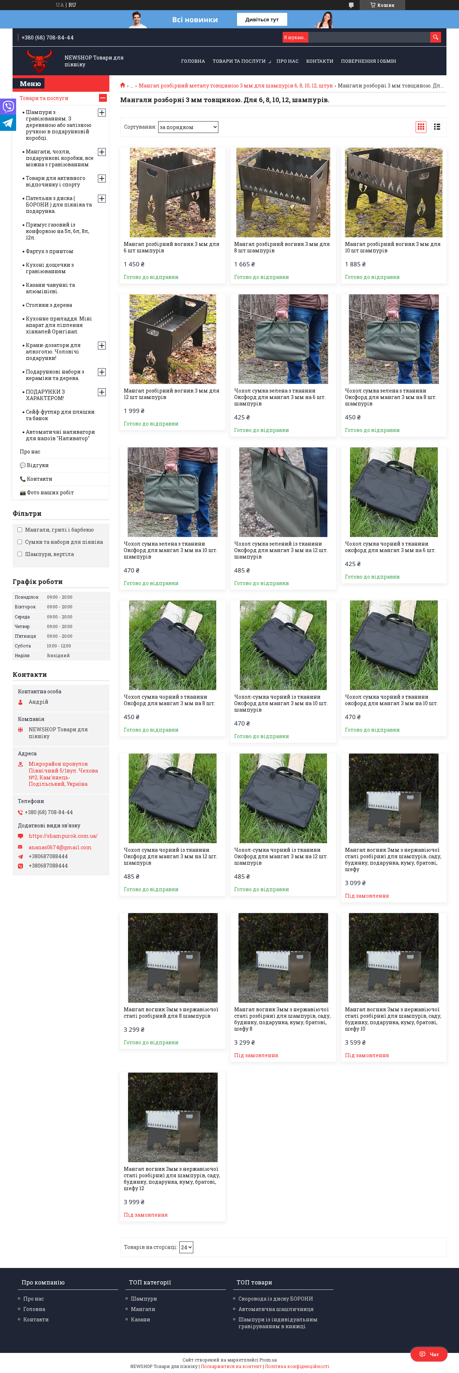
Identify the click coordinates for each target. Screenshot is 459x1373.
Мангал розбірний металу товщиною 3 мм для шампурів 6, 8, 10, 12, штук (236, 85)
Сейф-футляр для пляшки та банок (60, 415)
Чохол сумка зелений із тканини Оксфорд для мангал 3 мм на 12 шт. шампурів (281, 550)
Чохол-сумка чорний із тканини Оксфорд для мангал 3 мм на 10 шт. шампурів (281, 703)
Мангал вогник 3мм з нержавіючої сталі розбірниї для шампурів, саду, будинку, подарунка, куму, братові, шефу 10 (393, 1019)
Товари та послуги (239, 61)
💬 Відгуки (34, 465)
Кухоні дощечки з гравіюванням (50, 268)
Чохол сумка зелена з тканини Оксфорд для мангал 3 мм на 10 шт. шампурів (170, 550)
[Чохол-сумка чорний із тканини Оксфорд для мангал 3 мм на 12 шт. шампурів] (283, 798)
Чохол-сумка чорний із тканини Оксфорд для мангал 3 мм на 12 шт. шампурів (281, 856)
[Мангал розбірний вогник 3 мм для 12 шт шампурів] (172, 339)
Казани (140, 1319)
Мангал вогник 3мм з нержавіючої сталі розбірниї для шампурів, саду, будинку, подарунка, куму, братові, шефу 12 (172, 1179)
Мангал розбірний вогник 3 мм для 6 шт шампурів (171, 247)
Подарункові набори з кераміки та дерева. (55, 374)
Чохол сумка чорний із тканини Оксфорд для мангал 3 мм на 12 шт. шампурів (170, 856)
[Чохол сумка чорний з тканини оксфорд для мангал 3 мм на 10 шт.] (393, 645)
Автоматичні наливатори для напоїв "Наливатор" (60, 435)
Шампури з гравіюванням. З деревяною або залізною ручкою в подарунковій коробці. (58, 125)
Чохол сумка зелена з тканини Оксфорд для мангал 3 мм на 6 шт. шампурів (280, 397)
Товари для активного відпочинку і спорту (55, 181)
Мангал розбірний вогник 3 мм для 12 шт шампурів (171, 394)
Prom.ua (268, 1360)
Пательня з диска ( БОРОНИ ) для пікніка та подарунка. (59, 204)
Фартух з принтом (50, 251)
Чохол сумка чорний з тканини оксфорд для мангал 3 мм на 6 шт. (390, 547)
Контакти (319, 61)
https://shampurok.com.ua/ (63, 836)
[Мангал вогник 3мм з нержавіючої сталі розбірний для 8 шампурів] (172, 958)
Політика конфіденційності (297, 1366)
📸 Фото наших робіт (47, 492)
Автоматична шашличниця (276, 1309)
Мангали (143, 1309)
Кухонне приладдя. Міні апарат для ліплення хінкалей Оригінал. (59, 325)
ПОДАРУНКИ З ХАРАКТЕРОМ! (45, 395)
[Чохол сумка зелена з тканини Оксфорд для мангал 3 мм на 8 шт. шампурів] (393, 339)
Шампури (144, 1298)
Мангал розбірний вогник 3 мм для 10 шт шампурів (393, 247)
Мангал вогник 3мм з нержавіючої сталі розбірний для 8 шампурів (171, 1012)
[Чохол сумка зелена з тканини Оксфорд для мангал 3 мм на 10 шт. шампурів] (172, 492)
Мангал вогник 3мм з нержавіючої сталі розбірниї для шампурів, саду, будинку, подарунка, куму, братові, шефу (393, 860)
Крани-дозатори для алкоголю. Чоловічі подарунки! (53, 351)
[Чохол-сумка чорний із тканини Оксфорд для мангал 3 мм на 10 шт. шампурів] (283, 645)
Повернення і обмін (368, 61)
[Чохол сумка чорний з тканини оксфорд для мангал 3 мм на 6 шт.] (393, 492)
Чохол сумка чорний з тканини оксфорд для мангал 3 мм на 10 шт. (391, 700)
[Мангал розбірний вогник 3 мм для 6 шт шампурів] (172, 192)
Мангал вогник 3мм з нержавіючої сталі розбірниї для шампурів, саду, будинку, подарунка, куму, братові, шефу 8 (282, 1019)
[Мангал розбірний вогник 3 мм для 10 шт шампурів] (393, 192)
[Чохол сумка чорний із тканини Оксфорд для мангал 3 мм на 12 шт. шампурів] (172, 798)
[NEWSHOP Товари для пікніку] (40, 61)
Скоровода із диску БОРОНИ (275, 1298)
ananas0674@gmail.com (60, 847)
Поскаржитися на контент (231, 1366)
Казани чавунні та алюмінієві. (50, 288)
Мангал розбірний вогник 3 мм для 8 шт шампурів (282, 247)
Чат (434, 1354)
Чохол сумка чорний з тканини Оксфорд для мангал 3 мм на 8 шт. (169, 700)
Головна (193, 61)
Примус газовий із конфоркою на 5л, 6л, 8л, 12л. (57, 231)
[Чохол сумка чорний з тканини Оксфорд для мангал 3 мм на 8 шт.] (172, 645)
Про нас (287, 61)
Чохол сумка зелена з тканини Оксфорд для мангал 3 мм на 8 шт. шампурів (390, 397)
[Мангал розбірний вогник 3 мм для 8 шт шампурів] (283, 192)
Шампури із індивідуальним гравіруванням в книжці (278, 1323)
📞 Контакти (36, 478)
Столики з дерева (49, 304)
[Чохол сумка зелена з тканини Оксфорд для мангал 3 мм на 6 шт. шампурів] (283, 339)
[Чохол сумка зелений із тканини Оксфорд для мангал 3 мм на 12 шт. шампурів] (283, 492)
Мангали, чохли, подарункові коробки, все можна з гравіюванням (60, 158)
